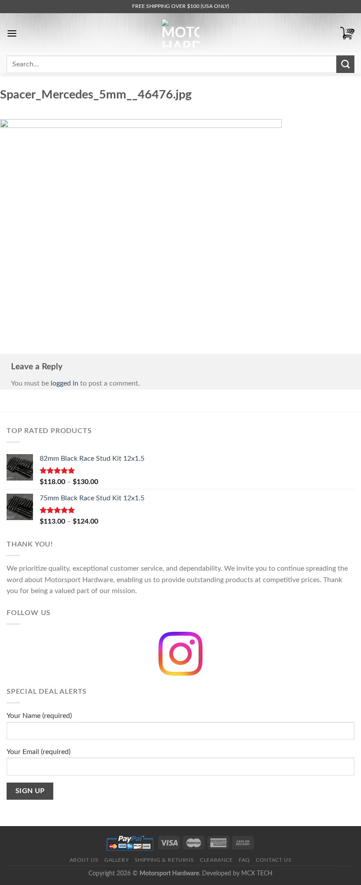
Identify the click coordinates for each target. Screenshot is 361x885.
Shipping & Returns (164, 860)
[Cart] (347, 33)
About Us (84, 860)
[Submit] (345, 64)
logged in (64, 383)
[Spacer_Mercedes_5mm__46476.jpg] (141, 224)
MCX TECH (257, 873)
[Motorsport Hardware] (180, 33)
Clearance (216, 860)
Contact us (273, 860)
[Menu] (12, 33)
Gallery (116, 860)
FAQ (244, 860)
